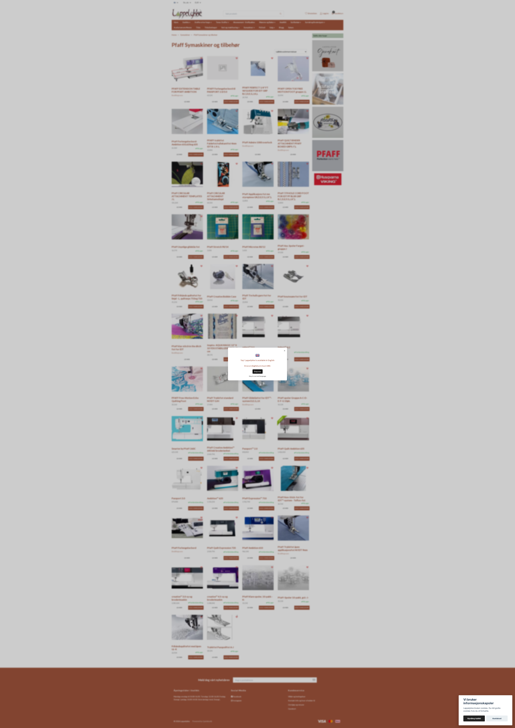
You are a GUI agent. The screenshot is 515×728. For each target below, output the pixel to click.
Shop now (257, 371)
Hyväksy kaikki (474, 718)
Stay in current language (257, 376)
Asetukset (496, 718)
